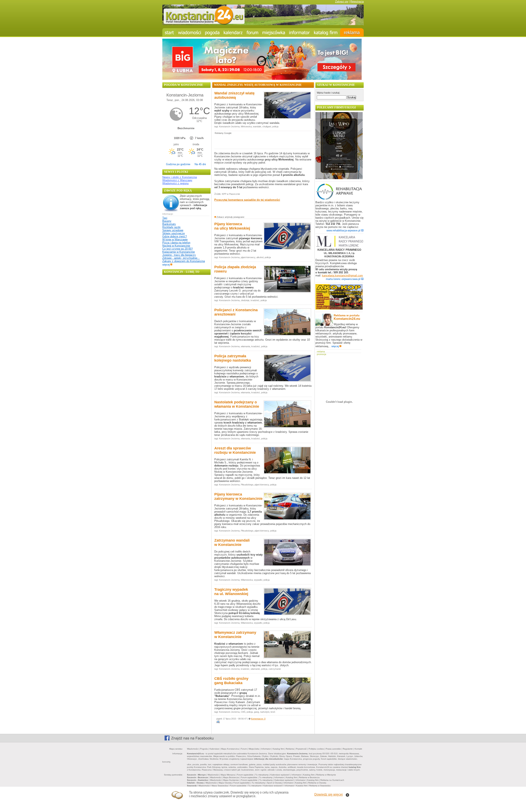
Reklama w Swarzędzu (320, 785)
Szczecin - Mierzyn (196, 775)
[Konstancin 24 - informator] (299, 32)
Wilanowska (247, 580)
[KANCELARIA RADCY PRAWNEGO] (339, 242)
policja (275, 126)
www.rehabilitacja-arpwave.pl (343, 230)
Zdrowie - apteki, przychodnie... (181, 258)
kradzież (255, 300)
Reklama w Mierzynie (326, 775)
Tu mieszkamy (262, 775)
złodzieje (245, 300)
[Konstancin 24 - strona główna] (169, 32)
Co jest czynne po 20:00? (177, 248)
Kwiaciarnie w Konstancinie (178, 251)
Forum (244, 749)
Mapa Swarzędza (220, 785)
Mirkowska (246, 126)
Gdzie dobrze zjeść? (174, 236)
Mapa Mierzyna (228, 775)
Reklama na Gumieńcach (332, 780)
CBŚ (243, 712)
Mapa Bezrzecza (231, 777)
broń (273, 712)
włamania (245, 346)
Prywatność (301, 749)
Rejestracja (357, 1)
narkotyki (264, 712)
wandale (257, 126)
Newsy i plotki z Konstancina (179, 177)
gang (256, 712)
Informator (266, 749)
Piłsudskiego (247, 484)
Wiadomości (192, 749)
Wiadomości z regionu (175, 183)
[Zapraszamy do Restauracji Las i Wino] (339, 178)
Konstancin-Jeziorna (229, 126)
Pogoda (204, 749)
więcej (166, 264)
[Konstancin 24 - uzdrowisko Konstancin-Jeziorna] (273, 32)
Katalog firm (278, 749)
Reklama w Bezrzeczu (309, 777)
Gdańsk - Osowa (195, 783)
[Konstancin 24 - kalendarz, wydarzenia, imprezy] (233, 32)
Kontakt (358, 749)
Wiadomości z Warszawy (177, 180)
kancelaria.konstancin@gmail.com (342, 275)
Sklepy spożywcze (173, 233)
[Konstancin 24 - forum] (252, 32)
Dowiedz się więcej (328, 794)
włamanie (255, 669)
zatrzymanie (275, 669)
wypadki (258, 580)
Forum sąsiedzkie (245, 775)
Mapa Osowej (225, 783)
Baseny (166, 221)
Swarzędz (192, 785)
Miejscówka (254, 749)
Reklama (290, 749)
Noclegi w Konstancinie (176, 245)
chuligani (266, 126)
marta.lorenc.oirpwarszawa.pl (343, 279)
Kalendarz (214, 749)
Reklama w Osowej (317, 783)
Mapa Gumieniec (231, 780)
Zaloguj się (341, 1)
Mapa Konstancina (230, 749)
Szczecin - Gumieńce (197, 780)
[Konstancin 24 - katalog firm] (326, 32)
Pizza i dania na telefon (176, 242)
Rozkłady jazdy (171, 227)
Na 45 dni (200, 164)
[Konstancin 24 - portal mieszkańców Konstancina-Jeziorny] (263, 24)
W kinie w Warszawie (175, 239)
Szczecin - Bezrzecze (197, 777)
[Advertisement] (262, 141)
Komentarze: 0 (258, 718)
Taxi (164, 217)
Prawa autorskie (333, 749)
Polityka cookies (316, 749)
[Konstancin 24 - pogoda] (212, 32)
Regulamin (348, 749)
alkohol (259, 257)
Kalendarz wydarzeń (280, 775)
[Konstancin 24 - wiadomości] (189, 32)
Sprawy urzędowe (172, 230)
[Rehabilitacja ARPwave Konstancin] (339, 199)
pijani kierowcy (248, 257)
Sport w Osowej (274, 783)
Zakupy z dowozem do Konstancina (183, 261)
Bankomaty (169, 224)
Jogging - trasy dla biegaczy (179, 254)
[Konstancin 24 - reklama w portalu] (352, 32)
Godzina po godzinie (178, 164)
